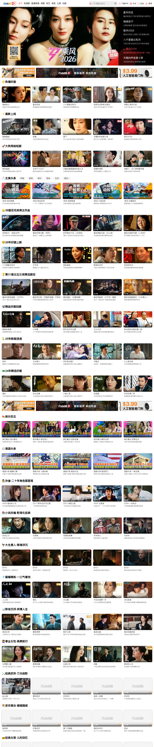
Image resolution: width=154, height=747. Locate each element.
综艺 (48, 3)
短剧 (43, 3)
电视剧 (27, 3)
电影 (54, 3)
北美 (59, 3)
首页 (20, 3)
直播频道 (35, 3)
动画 (64, 3)
